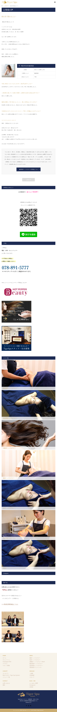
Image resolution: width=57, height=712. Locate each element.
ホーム (4, 658)
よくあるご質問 (34, 683)
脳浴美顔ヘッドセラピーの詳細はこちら (28, 169)
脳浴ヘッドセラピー (35, 658)
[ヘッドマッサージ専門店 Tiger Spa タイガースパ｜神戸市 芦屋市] (10, 2)
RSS (30, 705)
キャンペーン (6, 660)
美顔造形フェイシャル (35, 667)
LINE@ (31, 687)
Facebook (26, 705)
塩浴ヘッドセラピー (35, 660)
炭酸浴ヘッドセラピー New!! (37, 661)
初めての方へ (6, 675)
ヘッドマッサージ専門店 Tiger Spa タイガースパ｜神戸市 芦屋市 (25, 710)
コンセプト (6, 673)
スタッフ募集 (6, 665)
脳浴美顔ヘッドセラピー (36, 663)
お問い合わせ (6, 683)
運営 (4, 685)
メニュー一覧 (6, 677)
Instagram (32, 685)
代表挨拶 (32, 675)
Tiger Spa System (15, 675)
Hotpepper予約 (7, 661)
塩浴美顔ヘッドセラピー (36, 665)
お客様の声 (28, 179)
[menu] (55, 2)
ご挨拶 (31, 673)
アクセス (5, 663)
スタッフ (32, 677)
